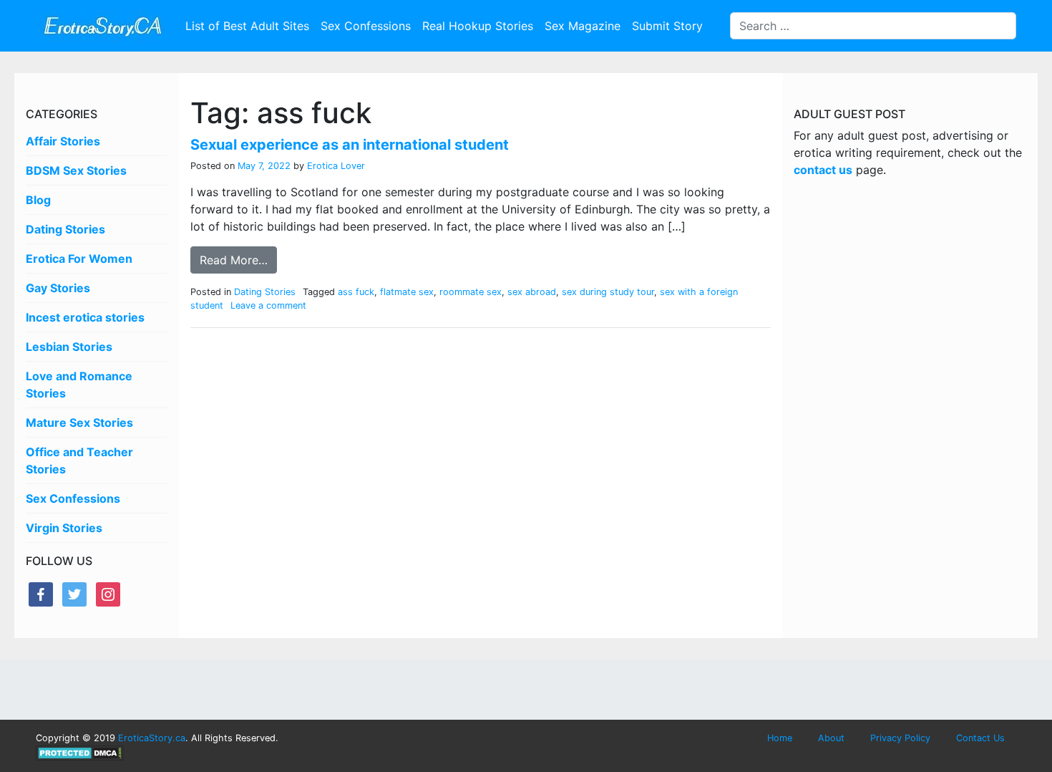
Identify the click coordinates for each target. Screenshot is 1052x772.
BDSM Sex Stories (76, 170)
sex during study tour (608, 291)
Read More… (234, 260)
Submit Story (667, 26)
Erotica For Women (79, 258)
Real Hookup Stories (477, 26)
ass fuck (356, 291)
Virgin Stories (64, 528)
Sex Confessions (366, 26)
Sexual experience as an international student (349, 144)
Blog (38, 200)
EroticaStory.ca (151, 738)
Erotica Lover (334, 165)
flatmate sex (407, 291)
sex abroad (531, 291)
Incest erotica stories (85, 317)
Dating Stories (65, 229)
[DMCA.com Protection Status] (80, 752)
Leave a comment (268, 305)
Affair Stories (63, 141)
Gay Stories (58, 288)
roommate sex (470, 291)
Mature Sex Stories (79, 422)
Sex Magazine (582, 26)
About (831, 738)
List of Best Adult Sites (247, 26)
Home (779, 738)
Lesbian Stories (69, 346)
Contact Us (980, 738)
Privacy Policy (900, 738)
